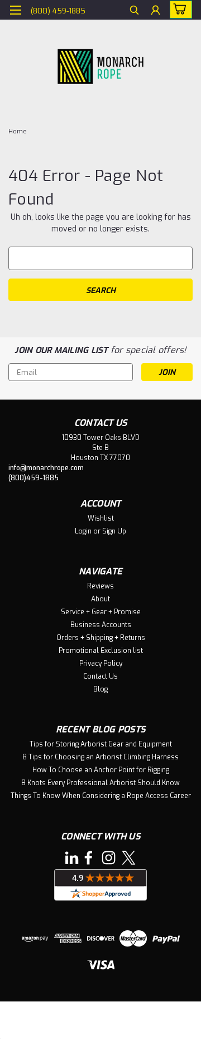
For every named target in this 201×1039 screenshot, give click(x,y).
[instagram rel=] (109, 858)
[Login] (155, 11)
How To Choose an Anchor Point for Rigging (100, 770)
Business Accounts (100, 624)
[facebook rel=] (88, 858)
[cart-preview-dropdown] (178, 9)
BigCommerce (67, 1023)
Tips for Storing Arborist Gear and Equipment (101, 744)
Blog (100, 689)
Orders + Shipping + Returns (100, 637)
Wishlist (101, 518)
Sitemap (103, 1010)
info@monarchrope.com (46, 467)
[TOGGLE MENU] (15, 10)
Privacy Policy (100, 663)
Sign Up (114, 531)
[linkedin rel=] (72, 858)
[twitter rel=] (129, 858)
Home (17, 131)
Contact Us (100, 676)
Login (83, 531)
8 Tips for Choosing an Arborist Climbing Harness (100, 757)
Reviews (100, 586)
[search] (134, 11)
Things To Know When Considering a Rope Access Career (101, 795)
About (100, 599)
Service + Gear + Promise (101, 611)
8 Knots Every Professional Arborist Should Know (100, 782)
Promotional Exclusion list (101, 650)
